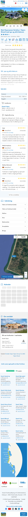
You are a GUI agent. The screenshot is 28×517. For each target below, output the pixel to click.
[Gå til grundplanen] (10, 26)
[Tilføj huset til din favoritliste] (26, 9)
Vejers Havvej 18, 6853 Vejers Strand (19, 355)
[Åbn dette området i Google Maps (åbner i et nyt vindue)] (2, 279)
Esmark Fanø (19, 418)
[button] (14, 256)
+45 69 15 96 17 (9, 345)
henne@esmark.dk (5, 411)
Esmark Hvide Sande (6, 390)
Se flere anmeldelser (14, 195)
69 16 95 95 (20, 1)
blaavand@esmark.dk (5, 423)
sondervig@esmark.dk (6, 383)
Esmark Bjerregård (20, 376)
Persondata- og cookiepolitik (15, 501)
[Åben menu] (26, 3)
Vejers (9, 36)
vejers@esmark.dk (9, 347)
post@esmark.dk (19, 438)
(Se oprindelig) (10, 132)
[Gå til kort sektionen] (14, 26)
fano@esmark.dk (19, 423)
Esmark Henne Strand (6, 404)
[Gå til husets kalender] (21, 26)
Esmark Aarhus (19, 431)
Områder (7, 354)
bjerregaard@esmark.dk (21, 383)
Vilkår (27, 279)
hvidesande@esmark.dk (6, 395)
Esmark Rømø (4, 431)
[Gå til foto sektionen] (6, 26)
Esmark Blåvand (5, 418)
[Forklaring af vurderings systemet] (14, 34)
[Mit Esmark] (22, 3)
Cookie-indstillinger (14, 503)
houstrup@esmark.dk (20, 397)
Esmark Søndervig (5, 376)
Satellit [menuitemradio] (23, 237)
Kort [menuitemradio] (16, 237)
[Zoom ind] (25, 273)
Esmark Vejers (5, 106)
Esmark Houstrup (20, 390)
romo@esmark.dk (5, 436)
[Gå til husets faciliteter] (17, 26)
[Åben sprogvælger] (15, 3)
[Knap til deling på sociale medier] (23, 9)
